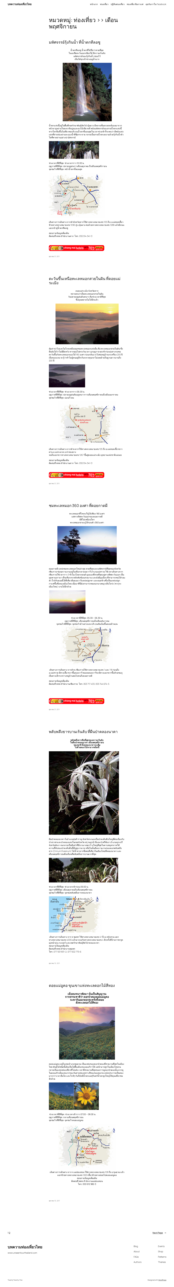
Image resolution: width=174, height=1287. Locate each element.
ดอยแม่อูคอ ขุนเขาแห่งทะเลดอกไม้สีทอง (82, 985)
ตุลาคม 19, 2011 (54, 963)
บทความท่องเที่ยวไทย (19, 4)
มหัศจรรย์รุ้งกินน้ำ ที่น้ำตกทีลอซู (74, 42)
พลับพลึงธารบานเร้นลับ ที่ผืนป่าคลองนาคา (83, 731)
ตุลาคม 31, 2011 (54, 256)
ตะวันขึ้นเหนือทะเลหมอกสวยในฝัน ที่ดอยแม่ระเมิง (84, 280)
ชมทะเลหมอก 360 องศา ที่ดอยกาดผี (78, 505)
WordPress (162, 1280)
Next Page (159, 1232)
